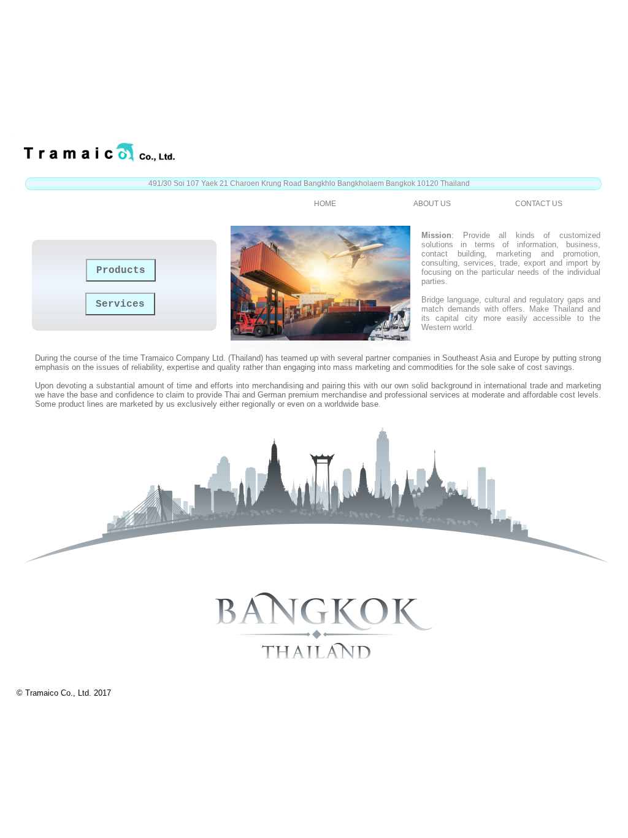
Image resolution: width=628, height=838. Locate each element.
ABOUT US (432, 203)
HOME (325, 203)
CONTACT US (538, 203)
